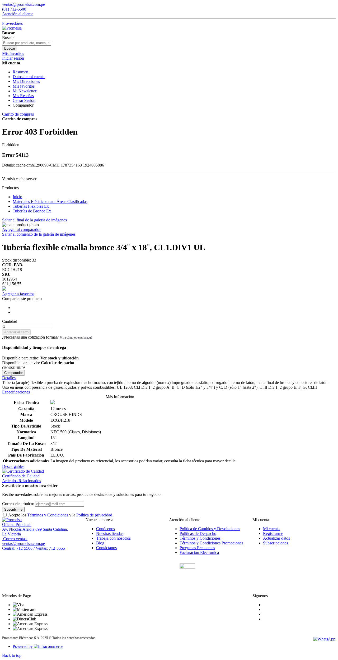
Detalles (9, 378)
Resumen (20, 72)
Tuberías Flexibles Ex (31, 206)
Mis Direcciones (26, 81)
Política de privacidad (94, 515)
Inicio (17, 196)
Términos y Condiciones (47, 515)
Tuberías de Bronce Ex (32, 211)
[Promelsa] (12, 519)
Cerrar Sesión (24, 100)
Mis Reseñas (23, 95)
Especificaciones (16, 392)
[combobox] (26, 43)
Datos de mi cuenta (29, 76)
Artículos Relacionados (21, 480)
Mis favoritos (24, 86)
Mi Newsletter (24, 91)
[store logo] (12, 28)
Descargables (13, 466)
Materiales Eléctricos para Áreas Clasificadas (50, 201)
